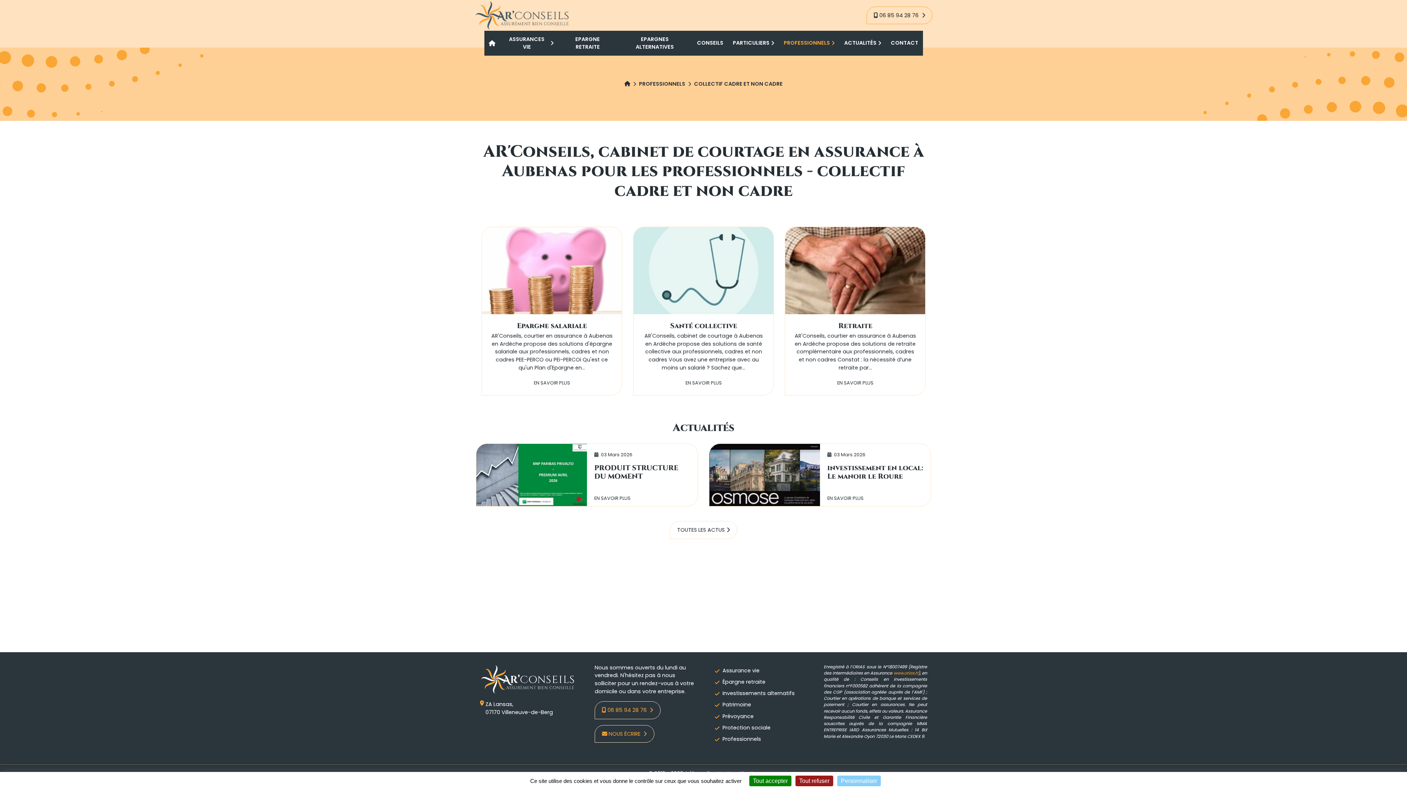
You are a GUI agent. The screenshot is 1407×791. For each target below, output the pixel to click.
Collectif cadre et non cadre (738, 84)
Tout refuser (814, 781)
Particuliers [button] (751, 43)
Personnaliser (859, 781)
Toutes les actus (701, 530)
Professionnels (662, 84)
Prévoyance (738, 716)
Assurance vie (741, 670)
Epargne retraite (587, 43)
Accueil (492, 43)
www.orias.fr (906, 673)
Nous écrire (625, 734)
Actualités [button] (860, 43)
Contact (904, 43)
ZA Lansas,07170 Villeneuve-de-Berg (519, 708)
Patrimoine (737, 704)
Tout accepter (770, 781)
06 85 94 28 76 (899, 15)
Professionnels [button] (807, 43)
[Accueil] (627, 84)
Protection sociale (747, 727)
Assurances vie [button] (526, 43)
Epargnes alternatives (655, 43)
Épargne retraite (744, 682)
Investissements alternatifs (759, 693)
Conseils (710, 43)
